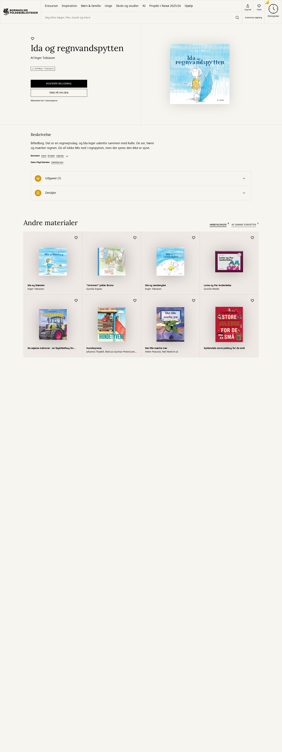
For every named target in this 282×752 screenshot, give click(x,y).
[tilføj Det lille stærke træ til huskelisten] (194, 301)
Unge (108, 6)
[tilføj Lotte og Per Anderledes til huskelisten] (252, 238)
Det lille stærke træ (156, 348)
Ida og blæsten (36, 285)
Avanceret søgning (253, 17)
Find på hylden (59, 92)
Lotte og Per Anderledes (217, 285)
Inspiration (69, 6)
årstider (51, 155)
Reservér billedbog (58, 83)
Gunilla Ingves (94, 289)
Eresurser (51, 6)
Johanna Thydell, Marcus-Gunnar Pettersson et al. (110, 352)
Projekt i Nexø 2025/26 (165, 6)
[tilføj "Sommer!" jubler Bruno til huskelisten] (135, 238)
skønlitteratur (57, 162)
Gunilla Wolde (211, 289)
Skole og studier (127, 6)
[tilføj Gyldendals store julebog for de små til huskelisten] (252, 301)
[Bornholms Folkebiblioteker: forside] (20, 11)
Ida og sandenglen (155, 285)
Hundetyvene (94, 348)
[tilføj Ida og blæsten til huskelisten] (76, 238)
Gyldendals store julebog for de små (224, 348)
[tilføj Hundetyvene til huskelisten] (135, 301)
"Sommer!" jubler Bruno (100, 285)
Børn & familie (91, 6)
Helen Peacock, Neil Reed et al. (162, 352)
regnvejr (60, 155)
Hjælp (189, 6)
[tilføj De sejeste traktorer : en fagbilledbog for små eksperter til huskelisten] (76, 301)
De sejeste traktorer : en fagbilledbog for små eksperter (51, 348)
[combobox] (141, 17)
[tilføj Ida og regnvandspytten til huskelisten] (33, 38)
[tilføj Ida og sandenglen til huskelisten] (194, 238)
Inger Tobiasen (44, 58)
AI (143, 6)
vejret (43, 155)
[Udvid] (67, 156)
